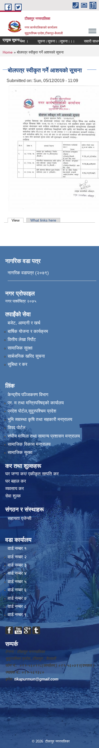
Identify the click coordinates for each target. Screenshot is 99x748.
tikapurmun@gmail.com (36, 679)
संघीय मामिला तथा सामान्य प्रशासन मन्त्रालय (44, 436)
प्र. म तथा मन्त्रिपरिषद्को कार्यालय (36, 402)
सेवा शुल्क (13, 495)
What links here (43, 220)
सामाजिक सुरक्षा (20, 348)
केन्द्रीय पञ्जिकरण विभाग (28, 394)
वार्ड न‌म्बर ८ (17, 606)
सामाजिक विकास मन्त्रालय (29, 444)
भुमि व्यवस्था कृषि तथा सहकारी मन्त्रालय (40, 419)
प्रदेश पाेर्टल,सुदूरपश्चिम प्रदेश (32, 411)
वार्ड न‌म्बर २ (17, 556)
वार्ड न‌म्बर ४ (17, 573)
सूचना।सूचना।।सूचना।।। (50, 41)
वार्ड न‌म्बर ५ (17, 581)
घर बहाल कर (15, 481)
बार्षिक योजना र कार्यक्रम (28, 331)
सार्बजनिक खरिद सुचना (26, 356)
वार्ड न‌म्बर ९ (17, 614)
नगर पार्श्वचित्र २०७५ (21, 301)
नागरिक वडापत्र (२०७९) (28, 272)
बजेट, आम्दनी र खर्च (24, 322)
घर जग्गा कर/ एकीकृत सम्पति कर (32, 473)
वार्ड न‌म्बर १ (17, 548)
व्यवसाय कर (14, 488)
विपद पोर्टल (16, 427)
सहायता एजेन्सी (19, 518)
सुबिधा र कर (17, 364)
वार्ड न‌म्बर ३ (17, 565)
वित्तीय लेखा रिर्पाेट (22, 339)
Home (8, 52)
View (17, 220)
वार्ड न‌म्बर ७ (17, 598)
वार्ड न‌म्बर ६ (17, 589)
